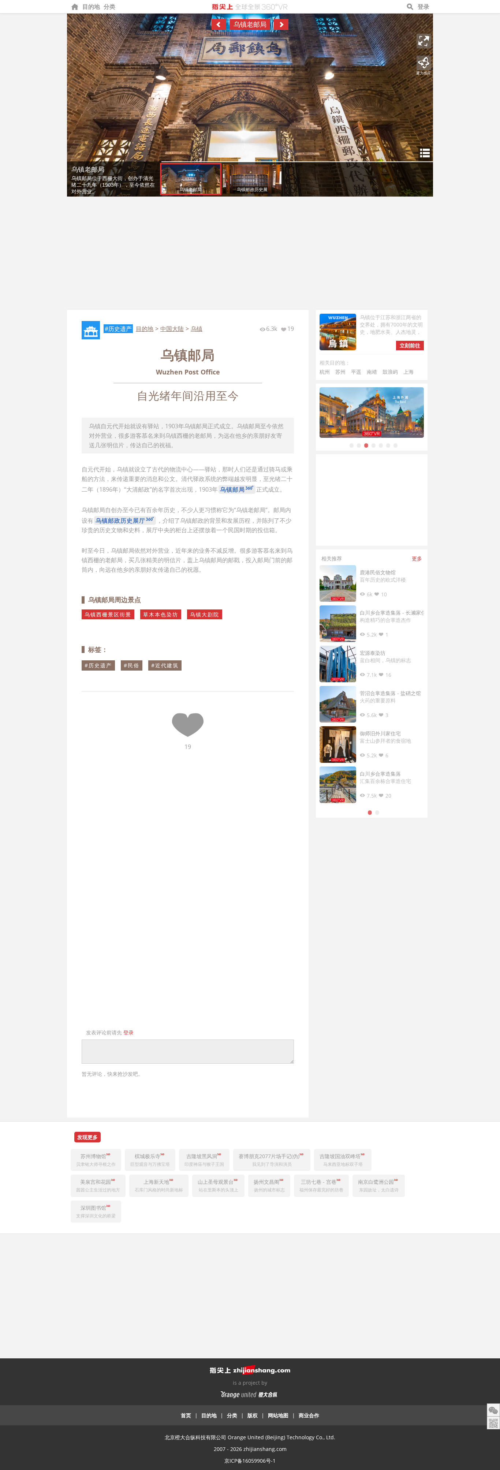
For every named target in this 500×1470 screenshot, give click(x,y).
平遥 (356, 371)
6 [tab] (388, 445)
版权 (252, 1415)
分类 (109, 7)
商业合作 (309, 1415)
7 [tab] (395, 445)
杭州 (325, 371)
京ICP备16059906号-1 (250, 1460)
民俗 (133, 665)
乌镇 (196, 329)
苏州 (340, 371)
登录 (423, 7)
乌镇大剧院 (204, 614)
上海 (408, 371)
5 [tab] (381, 445)
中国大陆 (172, 329)
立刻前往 (410, 345)
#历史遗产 (118, 329)
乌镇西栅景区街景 (108, 614)
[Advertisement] (250, 255)
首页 (186, 1415)
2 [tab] (359, 445)
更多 (417, 558)
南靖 (372, 371)
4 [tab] (373, 445)
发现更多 (87, 1137)
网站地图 (278, 1415)
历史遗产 (100, 665)
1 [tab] (351, 445)
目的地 (91, 7)
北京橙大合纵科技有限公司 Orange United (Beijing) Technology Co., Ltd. (250, 1437)
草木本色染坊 (160, 614)
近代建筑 (167, 665)
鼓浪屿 (390, 371)
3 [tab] (366, 445)
